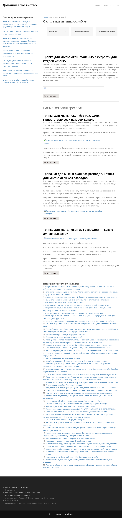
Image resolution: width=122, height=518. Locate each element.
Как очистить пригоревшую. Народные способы (65, 334)
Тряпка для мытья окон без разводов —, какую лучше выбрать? (78, 231)
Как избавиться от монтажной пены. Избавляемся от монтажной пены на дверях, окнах (18, 53)
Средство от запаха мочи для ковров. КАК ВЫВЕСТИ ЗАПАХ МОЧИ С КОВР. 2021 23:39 (81, 409)
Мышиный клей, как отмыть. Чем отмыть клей (64, 302)
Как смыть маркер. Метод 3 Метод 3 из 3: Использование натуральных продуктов (79, 345)
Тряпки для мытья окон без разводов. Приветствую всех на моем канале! (71, 117)
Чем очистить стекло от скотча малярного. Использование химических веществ (79, 393)
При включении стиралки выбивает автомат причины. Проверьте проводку (76, 404)
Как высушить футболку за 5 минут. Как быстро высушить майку (72, 457)
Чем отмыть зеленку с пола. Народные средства (65, 420)
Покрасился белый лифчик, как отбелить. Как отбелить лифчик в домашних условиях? (81, 374)
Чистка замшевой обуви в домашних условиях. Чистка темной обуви (74, 401)
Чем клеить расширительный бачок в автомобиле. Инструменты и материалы (77, 300)
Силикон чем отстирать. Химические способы (64, 337)
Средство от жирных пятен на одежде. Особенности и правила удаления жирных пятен (81, 390)
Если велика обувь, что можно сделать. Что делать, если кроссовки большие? (78, 348)
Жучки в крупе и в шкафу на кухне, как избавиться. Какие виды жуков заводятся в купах (20, 73)
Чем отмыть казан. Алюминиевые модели (63, 358)
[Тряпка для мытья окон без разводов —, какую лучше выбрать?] (81, 239)
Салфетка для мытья (106, 31)
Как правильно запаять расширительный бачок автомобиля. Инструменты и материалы (81, 297)
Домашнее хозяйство (20, 5)
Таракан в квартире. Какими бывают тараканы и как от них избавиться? (74, 313)
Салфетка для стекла (57, 31)
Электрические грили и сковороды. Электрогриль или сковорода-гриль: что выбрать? (81, 321)
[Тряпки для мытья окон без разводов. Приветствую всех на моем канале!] (81, 141)
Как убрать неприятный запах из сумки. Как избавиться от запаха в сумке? (76, 361)
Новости (107, 5)
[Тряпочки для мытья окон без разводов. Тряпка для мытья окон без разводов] (81, 212)
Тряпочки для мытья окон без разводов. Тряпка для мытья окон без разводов (78, 176)
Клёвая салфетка (82, 31)
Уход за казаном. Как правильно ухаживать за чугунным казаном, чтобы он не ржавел (81, 449)
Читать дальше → (51, 96)
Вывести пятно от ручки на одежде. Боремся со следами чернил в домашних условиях (81, 444)
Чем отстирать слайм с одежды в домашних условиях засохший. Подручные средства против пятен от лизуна (20, 24)
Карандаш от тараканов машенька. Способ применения (68, 441)
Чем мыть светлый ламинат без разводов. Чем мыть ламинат (71, 438)
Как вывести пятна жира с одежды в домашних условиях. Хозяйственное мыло (77, 305)
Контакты (9, 492)
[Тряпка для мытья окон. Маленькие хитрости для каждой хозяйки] (81, 88)
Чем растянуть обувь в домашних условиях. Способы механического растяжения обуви (82, 350)
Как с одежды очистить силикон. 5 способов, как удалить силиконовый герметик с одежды (17, 63)
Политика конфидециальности (17, 495)
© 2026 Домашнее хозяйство (17, 487)
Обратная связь (11, 500)
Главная (97, 5)
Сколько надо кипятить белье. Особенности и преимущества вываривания (76, 412)
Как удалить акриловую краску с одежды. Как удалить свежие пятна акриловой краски (81, 388)
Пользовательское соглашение (27, 492)
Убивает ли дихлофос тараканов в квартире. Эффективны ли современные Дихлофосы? (82, 382)
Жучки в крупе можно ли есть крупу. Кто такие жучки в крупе (71, 406)
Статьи (116, 5)
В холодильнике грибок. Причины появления (64, 385)
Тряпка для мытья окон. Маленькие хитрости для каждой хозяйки (80, 59)
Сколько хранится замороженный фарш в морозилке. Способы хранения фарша (78, 446)
